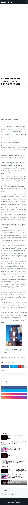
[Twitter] (14, 366)
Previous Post (4, 377)
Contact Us (18, 502)
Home (2, 76)
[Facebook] (5, 366)
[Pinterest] (19, 366)
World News (11, 362)
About (12, 502)
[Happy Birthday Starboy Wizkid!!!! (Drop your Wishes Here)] (4, 449)
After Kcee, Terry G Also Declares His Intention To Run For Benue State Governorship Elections (17, 461)
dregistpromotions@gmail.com (8, 359)
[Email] (22, 366)
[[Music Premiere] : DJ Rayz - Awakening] (4, 455)
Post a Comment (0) (14, 373)
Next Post (24, 377)
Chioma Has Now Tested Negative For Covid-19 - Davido (17, 442)
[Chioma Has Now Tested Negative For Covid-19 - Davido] (4, 443)
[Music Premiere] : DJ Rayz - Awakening (15, 454)
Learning (6, 76)
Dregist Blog (6, 2)
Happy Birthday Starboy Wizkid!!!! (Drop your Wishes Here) (16, 448)
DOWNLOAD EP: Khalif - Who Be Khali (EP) (17, 437)
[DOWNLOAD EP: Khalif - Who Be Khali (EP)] (4, 437)
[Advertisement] (14, 19)
